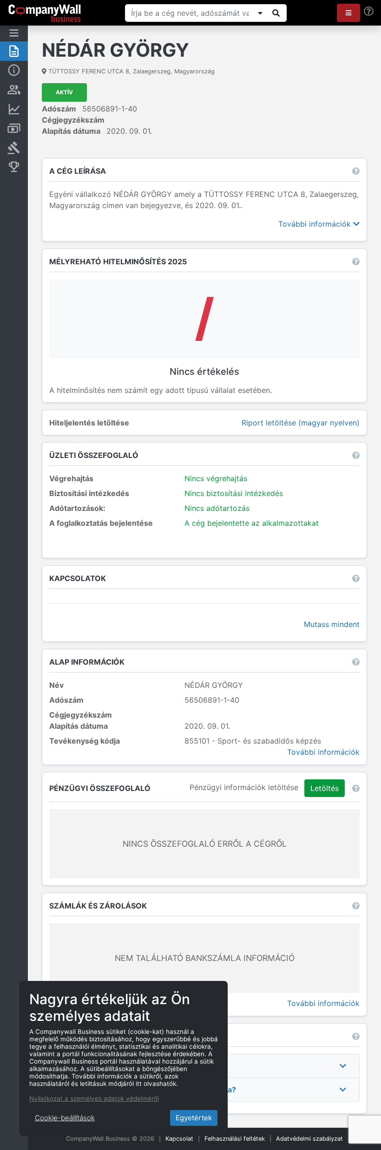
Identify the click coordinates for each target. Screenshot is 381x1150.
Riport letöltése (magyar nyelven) (301, 422)
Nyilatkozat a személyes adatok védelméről (94, 1098)
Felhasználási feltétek (234, 1138)
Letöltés (324, 788)
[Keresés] (276, 13)
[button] (348, 13)
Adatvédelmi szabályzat (309, 1138)
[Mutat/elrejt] (260, 13)
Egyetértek (194, 1117)
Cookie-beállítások (65, 1117)
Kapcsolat (179, 1138)
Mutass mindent (332, 624)
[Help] (369, 11)
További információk (315, 224)
